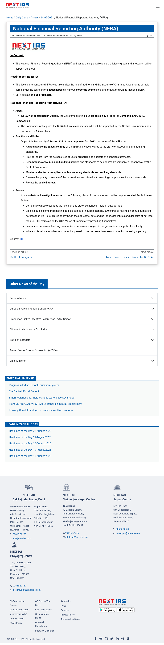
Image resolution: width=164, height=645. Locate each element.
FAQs (63, 605)
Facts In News (18, 298)
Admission (66, 601)
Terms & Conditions (70, 619)
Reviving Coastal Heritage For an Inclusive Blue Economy (41, 410)
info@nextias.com (22, 538)
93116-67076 (72, 533)
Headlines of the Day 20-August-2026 (30, 443)
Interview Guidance (44, 630)
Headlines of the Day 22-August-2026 (30, 431)
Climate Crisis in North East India (28, 329)
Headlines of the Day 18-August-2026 (30, 456)
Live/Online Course (19, 609)
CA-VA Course (16, 618)
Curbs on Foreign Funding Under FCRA (31, 308)
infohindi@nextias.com (76, 537)
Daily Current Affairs (27, 17)
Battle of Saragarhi (21, 257)
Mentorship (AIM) (18, 614)
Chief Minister (17, 360)
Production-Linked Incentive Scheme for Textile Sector (40, 319)
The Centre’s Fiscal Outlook (24, 391)
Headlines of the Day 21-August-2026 (30, 437)
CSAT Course (16, 623)
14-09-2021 (47, 17)
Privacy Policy (68, 614)
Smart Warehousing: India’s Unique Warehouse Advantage (41, 397)
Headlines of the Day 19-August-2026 (30, 449)
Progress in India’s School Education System (34, 385)
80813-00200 (19, 534)
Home (9, 17)
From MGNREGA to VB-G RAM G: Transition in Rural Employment (45, 403)
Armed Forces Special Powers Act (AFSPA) (130, 257)
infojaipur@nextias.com (128, 533)
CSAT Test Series (43, 609)
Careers (65, 610)
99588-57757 (19, 585)
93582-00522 (122, 529)
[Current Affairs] (17, 5)
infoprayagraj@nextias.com (27, 590)
